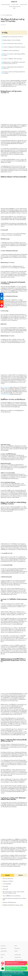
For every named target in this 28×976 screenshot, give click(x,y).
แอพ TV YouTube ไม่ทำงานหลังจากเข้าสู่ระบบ (12, 43)
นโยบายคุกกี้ (5, 886)
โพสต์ (4, 15)
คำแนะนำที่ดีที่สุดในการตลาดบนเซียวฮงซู (11, 895)
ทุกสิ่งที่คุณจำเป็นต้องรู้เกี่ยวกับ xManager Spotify (13, 905)
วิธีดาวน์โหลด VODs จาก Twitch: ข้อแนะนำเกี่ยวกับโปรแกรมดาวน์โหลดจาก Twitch (13, 892)
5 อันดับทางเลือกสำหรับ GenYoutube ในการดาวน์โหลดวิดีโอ (14, 899)
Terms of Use (3, 945)
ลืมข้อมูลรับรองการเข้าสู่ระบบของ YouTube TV (13, 36)
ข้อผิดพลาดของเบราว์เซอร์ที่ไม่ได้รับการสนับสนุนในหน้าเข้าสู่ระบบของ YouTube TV (14, 63)
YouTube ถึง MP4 (6, 387)
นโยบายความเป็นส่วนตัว (8, 878)
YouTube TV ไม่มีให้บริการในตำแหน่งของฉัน (12, 58)
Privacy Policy (17, 948)
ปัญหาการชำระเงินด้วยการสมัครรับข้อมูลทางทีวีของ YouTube (14, 54)
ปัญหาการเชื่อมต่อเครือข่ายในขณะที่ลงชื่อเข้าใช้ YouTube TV (13, 67)
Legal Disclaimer (4, 951)
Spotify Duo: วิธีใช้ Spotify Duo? (9, 902)
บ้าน (1, 15)
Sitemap (16, 951)
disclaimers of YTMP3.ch (8, 881)
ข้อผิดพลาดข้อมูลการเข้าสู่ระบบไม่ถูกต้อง (11, 40)
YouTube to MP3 (18, 954)
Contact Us (3, 954)
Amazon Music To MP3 (19, 960)
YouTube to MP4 (18, 957)
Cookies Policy (3, 948)
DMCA (16, 945)
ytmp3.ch (14, 1)
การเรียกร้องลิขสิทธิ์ (7, 883)
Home (2, 957)
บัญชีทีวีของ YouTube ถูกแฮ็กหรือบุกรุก (11, 50)
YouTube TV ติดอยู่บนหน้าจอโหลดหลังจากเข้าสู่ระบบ (14, 47)
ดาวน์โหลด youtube (5, 394)
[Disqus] (14, 924)
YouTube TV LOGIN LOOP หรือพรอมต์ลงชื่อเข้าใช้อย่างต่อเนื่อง (14, 72)
